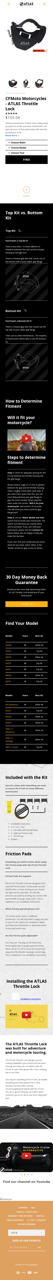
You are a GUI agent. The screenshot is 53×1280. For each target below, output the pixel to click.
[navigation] (8, 4)
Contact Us (27, 604)
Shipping (23, 1208)
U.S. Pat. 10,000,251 (36, 1220)
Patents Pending (26, 1224)
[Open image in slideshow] (12, 83)
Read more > (12, 135)
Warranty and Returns (20, 1216)
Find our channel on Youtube (26, 1181)
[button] (11, 113)
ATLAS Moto (33, 1264)
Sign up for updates (26, 1240)
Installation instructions (30, 999)
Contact (40, 1216)
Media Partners (15, 1220)
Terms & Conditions (26, 1212)
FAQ (33, 1208)
